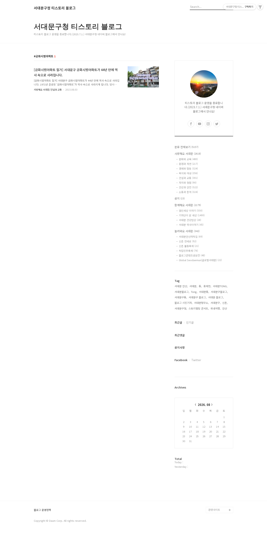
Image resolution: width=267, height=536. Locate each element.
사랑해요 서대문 (188, 154)
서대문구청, (181, 308)
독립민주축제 (188, 251)
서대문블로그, (182, 292)
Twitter (196, 360)
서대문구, (216, 303)
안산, (225, 308)
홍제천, (207, 286)
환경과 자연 (188, 164)
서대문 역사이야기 (191, 225)
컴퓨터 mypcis (217, 466)
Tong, (194, 292)
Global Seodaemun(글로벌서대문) (200, 260)
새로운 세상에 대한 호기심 (220, 500)
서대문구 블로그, (198, 297)
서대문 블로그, (216, 297)
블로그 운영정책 (42, 510)
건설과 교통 (188, 178)
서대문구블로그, (219, 292)
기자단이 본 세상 (192, 215)
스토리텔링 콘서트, (199, 308)
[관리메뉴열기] (260, 7)
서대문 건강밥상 (190, 220)
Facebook (181, 360)
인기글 (190, 322)
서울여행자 (214, 472)
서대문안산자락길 (191, 236)
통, (200, 286)
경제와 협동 (188, 168)
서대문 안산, (181, 286)
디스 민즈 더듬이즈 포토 (220, 482)
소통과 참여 (188, 192)
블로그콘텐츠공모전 (192, 255)
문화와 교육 (188, 159)
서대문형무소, (201, 303)
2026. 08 (204, 405)
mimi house (215, 491)
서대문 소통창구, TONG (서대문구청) (219, 450)
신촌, (225, 303)
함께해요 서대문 (188, 205)
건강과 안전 (188, 187)
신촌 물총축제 (189, 246)
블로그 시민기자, (184, 303)
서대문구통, (181, 297)
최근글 (178, 322)
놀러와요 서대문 (187, 231)
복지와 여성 (188, 173)
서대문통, (204, 292)
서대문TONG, (220, 286)
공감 (211, 460)
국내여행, (216, 308)
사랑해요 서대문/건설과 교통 (48, 89)
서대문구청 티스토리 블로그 (55, 8)
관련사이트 (214, 510)
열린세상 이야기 (190, 210)
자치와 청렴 (187, 182)
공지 (180, 198)
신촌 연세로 (187, 241)
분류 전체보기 (186, 147)
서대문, (193, 286)
